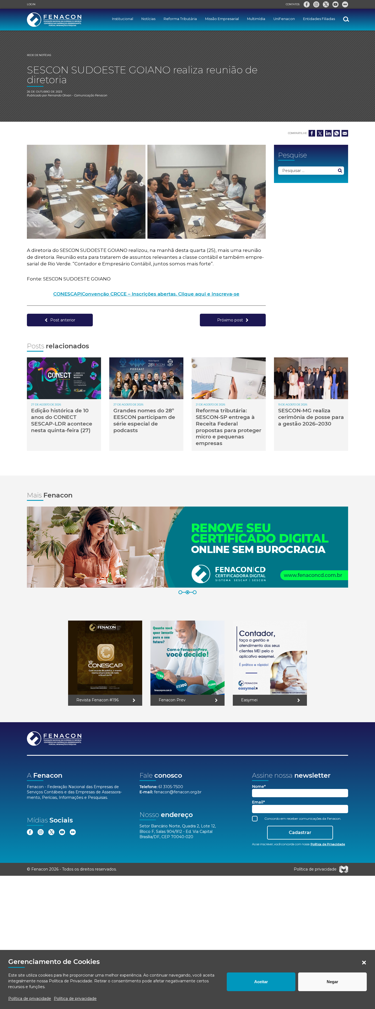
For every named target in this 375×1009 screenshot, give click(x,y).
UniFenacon (284, 19)
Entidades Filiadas (319, 19)
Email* (258, 802)
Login (31, 4)
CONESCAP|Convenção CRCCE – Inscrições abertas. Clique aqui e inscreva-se (146, 294)
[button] (364, 962)
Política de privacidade (29, 998)
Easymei (249, 699)
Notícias (148, 19)
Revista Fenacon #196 (97, 699)
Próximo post (230, 320)
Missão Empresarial (222, 19)
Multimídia (256, 19)
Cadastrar (300, 832)
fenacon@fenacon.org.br (178, 792)
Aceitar (261, 981)
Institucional (122, 19)
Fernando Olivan (59, 95)
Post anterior (62, 320)
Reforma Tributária (180, 19)
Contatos (293, 4)
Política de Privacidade (70, 981)
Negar (332, 981)
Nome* (259, 786)
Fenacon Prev (172, 699)
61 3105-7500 (170, 786)
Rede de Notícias (39, 55)
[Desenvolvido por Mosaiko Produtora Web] (343, 869)
